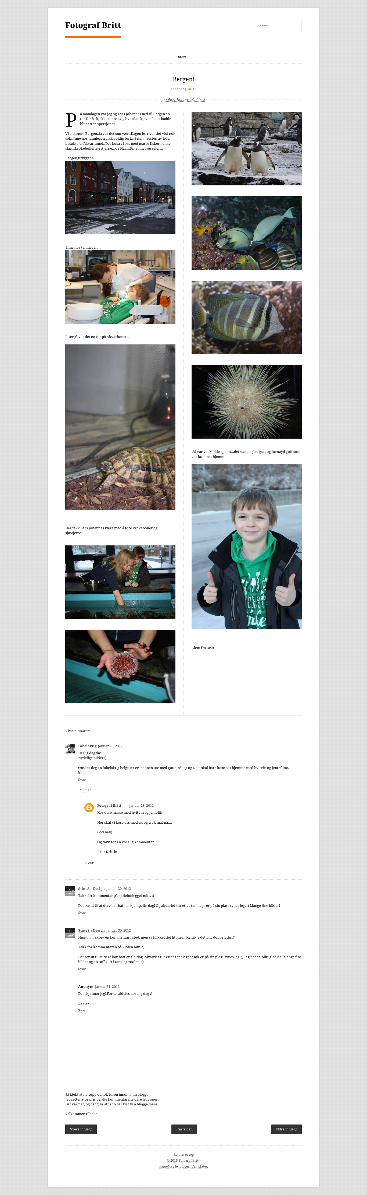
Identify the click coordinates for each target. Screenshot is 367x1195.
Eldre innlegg (286, 1129)
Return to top (184, 1155)
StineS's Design (91, 889)
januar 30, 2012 (118, 889)
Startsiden (184, 1129)
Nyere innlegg (81, 1129)
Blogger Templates (193, 1166)
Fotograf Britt (93, 25)
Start (182, 57)
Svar (82, 780)
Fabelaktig (87, 746)
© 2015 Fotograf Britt (183, 1160)
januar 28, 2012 (110, 746)
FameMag (166, 1166)
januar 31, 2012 (107, 987)
